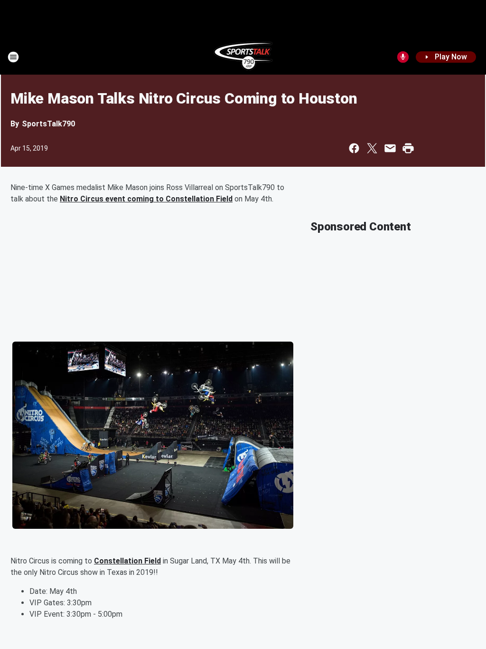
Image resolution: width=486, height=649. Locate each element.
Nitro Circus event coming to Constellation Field (146, 198)
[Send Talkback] (403, 57)
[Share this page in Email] (390, 148)
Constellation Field (127, 560)
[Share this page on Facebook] (354, 148)
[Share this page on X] (372, 148)
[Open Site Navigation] (13, 57)
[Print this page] (408, 148)
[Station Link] (243, 57)
